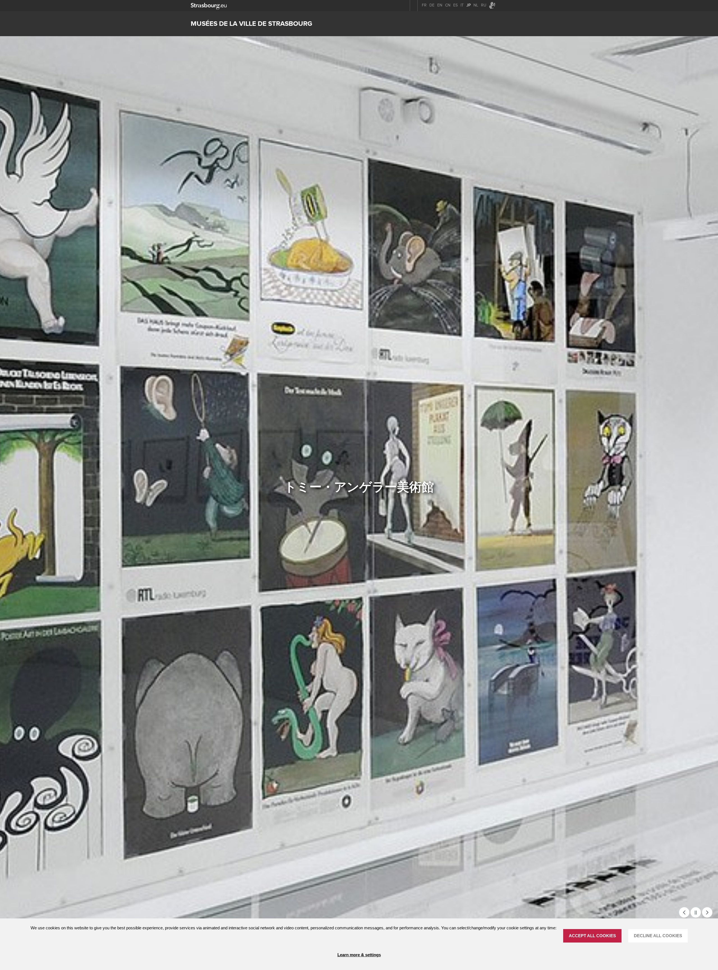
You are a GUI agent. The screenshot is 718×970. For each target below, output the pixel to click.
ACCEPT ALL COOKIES (592, 935)
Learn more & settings (359, 954)
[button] (684, 912)
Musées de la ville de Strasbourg (251, 24)
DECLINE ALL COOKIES (658, 935)
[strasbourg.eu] (209, 5)
